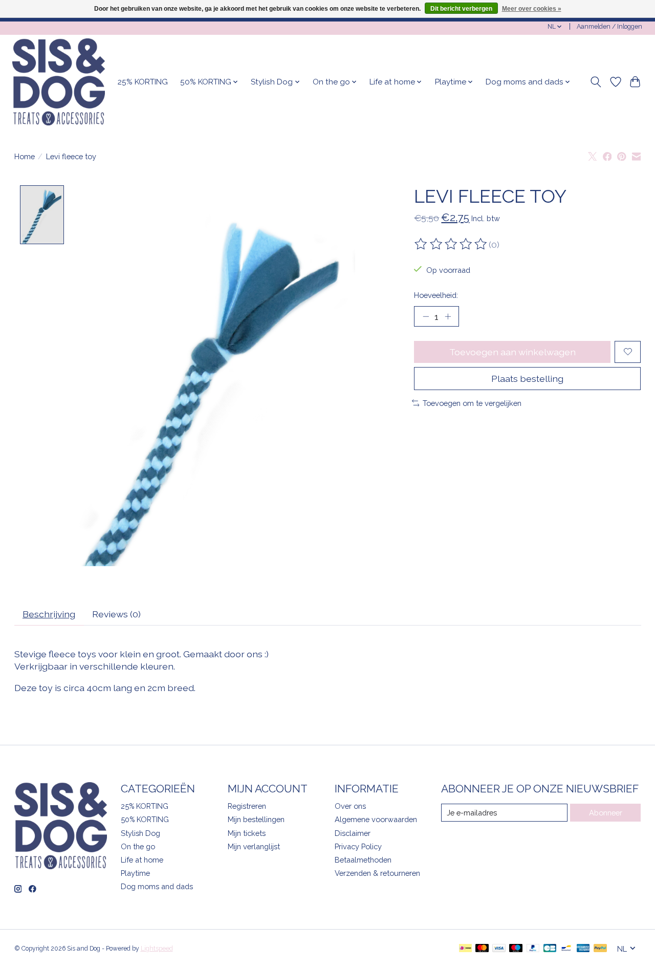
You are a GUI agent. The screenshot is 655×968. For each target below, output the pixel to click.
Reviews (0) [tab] (116, 614)
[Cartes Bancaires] (549, 949)
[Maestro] (515, 949)
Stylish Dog (140, 833)
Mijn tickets (247, 833)
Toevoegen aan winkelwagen (512, 352)
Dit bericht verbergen (461, 8)
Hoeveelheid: (436, 295)
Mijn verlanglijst (254, 846)
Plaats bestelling (527, 378)
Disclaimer (352, 833)
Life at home (142, 859)
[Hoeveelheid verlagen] (426, 316)
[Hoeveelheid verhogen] (448, 316)
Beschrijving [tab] (49, 614)
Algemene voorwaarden (376, 819)
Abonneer (605, 812)
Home (24, 156)
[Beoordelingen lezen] (451, 244)
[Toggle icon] (595, 82)
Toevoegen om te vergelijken (472, 403)
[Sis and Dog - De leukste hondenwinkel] (58, 81)
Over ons (350, 806)
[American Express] (583, 949)
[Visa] (499, 949)
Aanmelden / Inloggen (609, 26)
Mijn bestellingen (256, 819)
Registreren (247, 806)
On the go (138, 846)
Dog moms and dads (157, 886)
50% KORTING (145, 819)
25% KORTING (143, 82)
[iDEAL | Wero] (465, 949)
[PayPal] (533, 949)
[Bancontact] (566, 949)
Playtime (135, 873)
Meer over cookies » (531, 8)
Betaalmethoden (363, 859)
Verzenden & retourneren (377, 873)
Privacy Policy (358, 846)
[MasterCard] (482, 949)
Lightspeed (157, 948)
